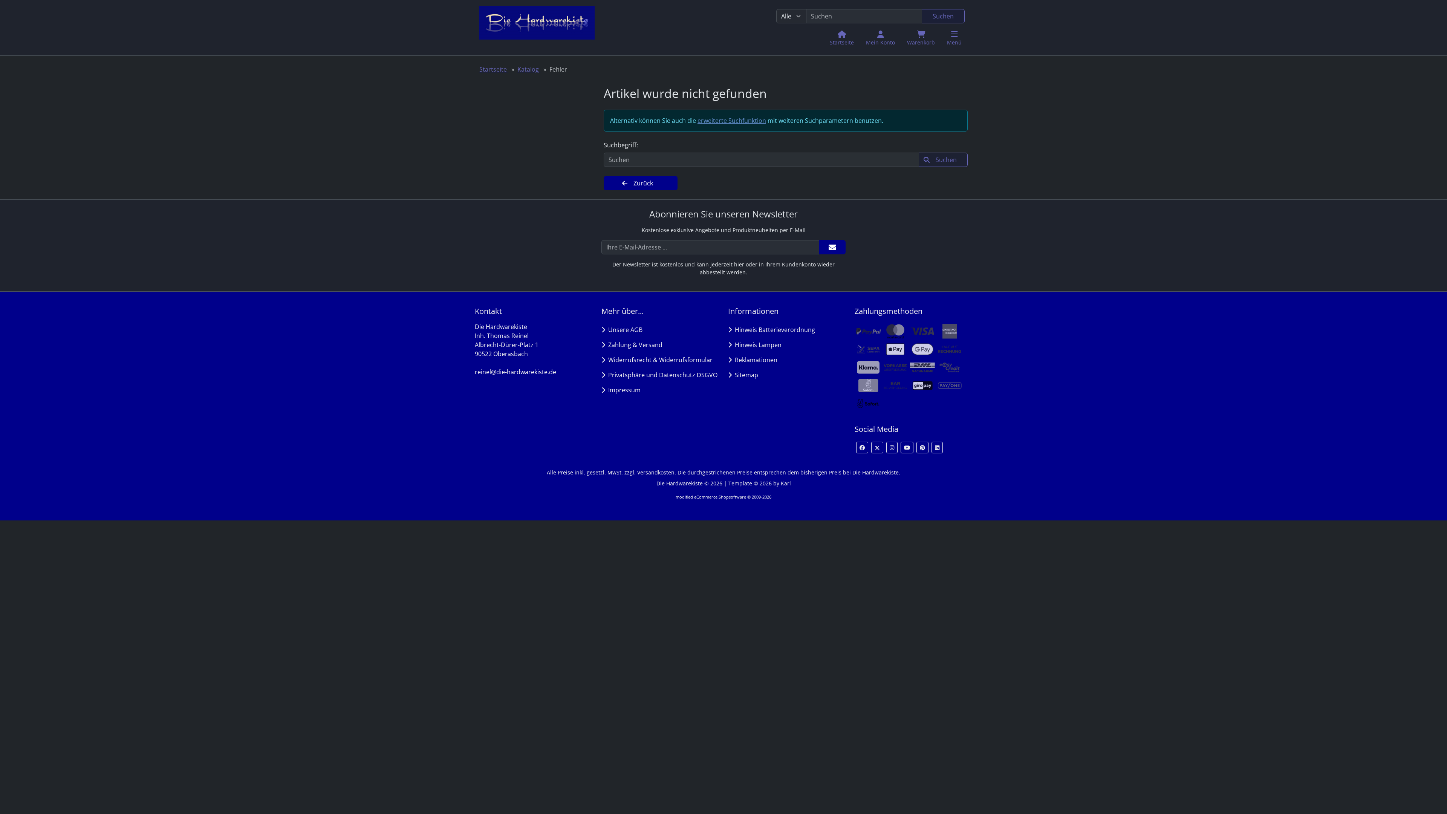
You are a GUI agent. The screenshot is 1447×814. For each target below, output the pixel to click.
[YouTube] (907, 447)
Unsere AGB (623, 330)
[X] (877, 447)
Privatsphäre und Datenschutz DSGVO (661, 375)
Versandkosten (656, 472)
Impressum (623, 390)
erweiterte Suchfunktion (731, 120)
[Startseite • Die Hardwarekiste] (537, 27)
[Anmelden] (832, 247)
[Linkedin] (937, 447)
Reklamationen (754, 360)
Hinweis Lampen (757, 345)
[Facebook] (862, 447)
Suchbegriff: (621, 145)
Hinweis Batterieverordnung (773, 330)
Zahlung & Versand (633, 345)
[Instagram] (892, 447)
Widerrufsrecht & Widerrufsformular (659, 360)
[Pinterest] (922, 447)
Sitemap (745, 375)
